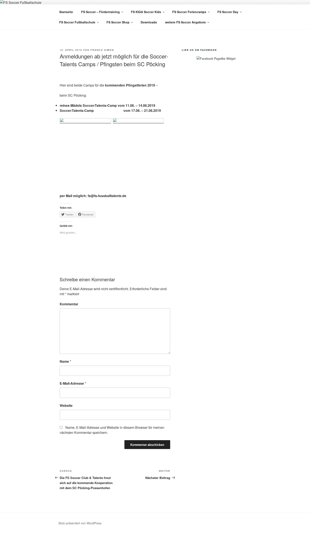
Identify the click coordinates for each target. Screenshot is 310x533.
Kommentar (69, 304)
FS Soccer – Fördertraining (100, 12)
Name (65, 361)
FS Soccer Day (227, 12)
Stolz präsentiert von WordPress (79, 523)
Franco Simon (102, 49)
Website (66, 405)
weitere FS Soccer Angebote (185, 22)
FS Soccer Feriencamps (189, 12)
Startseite (66, 12)
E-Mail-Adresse (73, 383)
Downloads (149, 22)
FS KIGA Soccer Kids (146, 12)
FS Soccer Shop (117, 22)
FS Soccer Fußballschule (77, 22)
